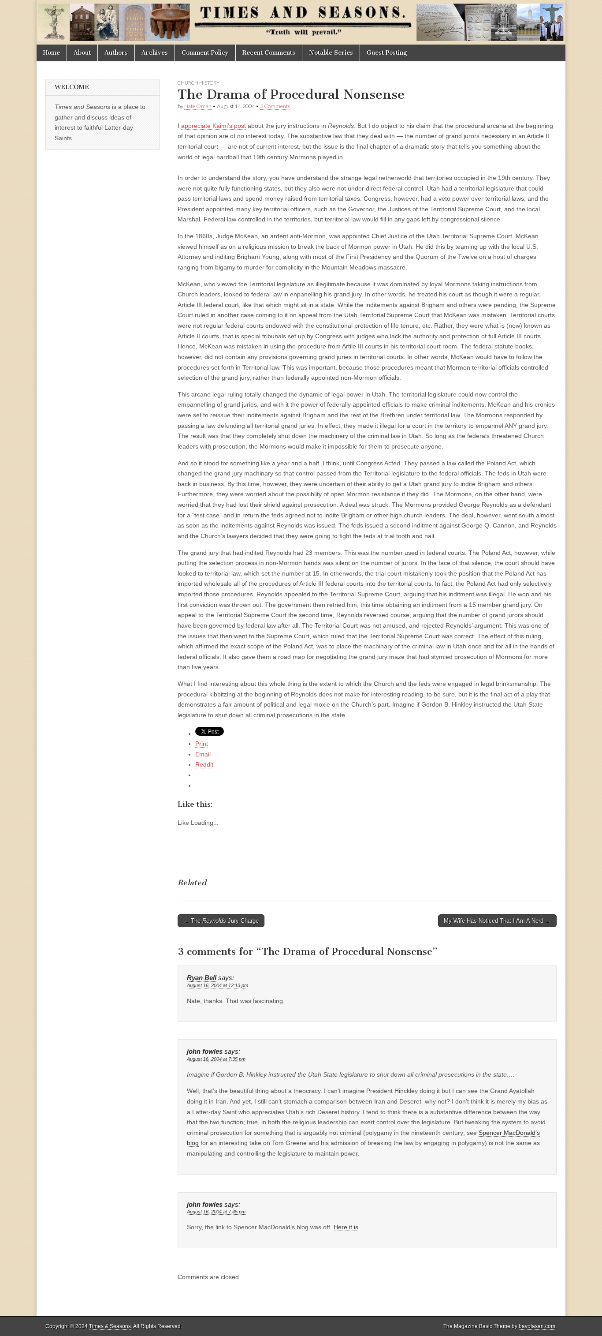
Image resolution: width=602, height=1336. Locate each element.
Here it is (346, 1227)
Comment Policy (205, 52)
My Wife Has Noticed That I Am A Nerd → (497, 920)
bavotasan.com (537, 1326)
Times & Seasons (110, 1326)
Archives (154, 52)
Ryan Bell (201, 977)
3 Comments (275, 106)
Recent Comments (268, 52)
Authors (116, 52)
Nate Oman (198, 106)
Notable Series (331, 52)
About (82, 52)
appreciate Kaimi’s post (213, 125)
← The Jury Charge (221, 920)
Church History (198, 83)
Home (51, 52)
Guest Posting (387, 52)
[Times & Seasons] (301, 22)
